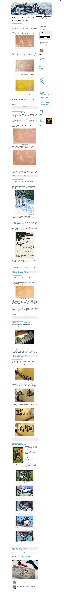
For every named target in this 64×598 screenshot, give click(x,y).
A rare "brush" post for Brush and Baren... (21, 322)
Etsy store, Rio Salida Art (32, 448)
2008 (41, 112)
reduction (21, 176)
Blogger (35, 595)
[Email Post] (21, 175)
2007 (41, 113)
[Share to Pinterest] (26, 106)
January (42, 93)
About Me (16, 20)
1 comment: (19, 355)
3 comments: (19, 548)
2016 (41, 79)
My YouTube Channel (43, 56)
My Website (19, 20)
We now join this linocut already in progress (22, 277)
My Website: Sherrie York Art (43, 55)
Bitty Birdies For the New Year (19, 444)
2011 (41, 109)
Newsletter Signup (28, 20)
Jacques (15, 272)
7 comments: (19, 271)
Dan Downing (35, 364)
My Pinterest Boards (42, 59)
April (41, 90)
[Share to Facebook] (25, 106)
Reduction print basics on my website (42, 122)
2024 (41, 70)
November (42, 82)
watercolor (22, 356)
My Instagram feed (42, 58)
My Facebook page (42, 57)
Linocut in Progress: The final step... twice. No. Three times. (21, 556)
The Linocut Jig (18, 585)
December (42, 81)
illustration (15, 356)
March (42, 91)
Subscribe (45, 37)
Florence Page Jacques (25, 223)
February (42, 92)
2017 (41, 78)
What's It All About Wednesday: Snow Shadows (22, 181)
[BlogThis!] (24, 106)
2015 (41, 80)
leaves (15, 176)
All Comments (42, 45)
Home (13, 20)
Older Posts (35, 552)
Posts (41, 43)
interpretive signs (19, 356)
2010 (41, 110)
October (42, 83)
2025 (41, 69)
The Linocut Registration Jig (42, 118)
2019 (41, 76)
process (18, 176)
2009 (41, 111)
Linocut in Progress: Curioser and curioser (21, 24)
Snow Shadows (20, 272)
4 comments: (19, 175)
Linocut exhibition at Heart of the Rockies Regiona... (45, 103)
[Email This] (23, 106)
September (42, 84)
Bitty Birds (17, 549)
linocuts (14, 384)
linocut (16, 176)
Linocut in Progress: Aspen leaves (19, 112)
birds (14, 549)
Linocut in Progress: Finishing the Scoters (21, 581)
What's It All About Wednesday (25, 272)
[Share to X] (25, 106)
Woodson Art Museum (43, 128)
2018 (41, 77)
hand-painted (19, 549)
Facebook (24, 20)
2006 (41, 114)
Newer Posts (13, 552)
